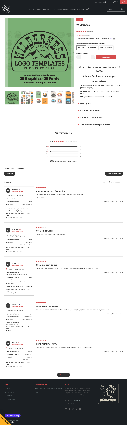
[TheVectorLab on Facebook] (69, 409)
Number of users (82, 53)
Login (117, 2)
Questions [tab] (20, 169)
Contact (7, 389)
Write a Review (116, 174)
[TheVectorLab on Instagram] (73, 409)
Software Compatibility (91, 117)
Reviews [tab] (8, 169)
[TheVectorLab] (6, 9)
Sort (105, 182)
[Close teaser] (12, 422)
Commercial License (90, 110)
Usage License (9, 392)
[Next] (73, 53)
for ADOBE (81, 47)
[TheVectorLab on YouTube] (80, 409)
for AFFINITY (92, 47)
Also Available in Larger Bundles (95, 124)
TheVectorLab (14, 420)
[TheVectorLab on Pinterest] (76, 409)
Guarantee (8, 396)
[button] (85, 31)
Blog (36, 392)
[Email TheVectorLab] (65, 409)
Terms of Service (10, 399)
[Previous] (6, 53)
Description (85, 103)
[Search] (122, 9)
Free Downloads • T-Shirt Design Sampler (48, 389)
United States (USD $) (100, 2)
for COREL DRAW (106, 47)
